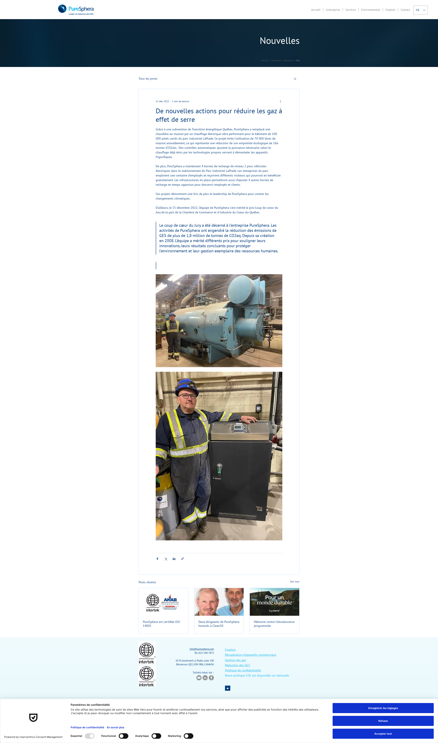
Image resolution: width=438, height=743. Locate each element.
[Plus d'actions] (280, 101)
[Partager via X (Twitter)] (165, 558)
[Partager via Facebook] (157, 558)
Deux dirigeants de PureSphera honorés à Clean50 (218, 624)
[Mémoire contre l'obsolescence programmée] (274, 602)
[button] (333, 9)
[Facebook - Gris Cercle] (211, 677)
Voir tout (294, 581)
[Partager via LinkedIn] (174, 558)
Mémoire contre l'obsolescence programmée (274, 624)
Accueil (265, 60)
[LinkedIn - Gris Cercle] (205, 677)
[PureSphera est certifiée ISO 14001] (163, 602)
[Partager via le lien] (182, 558)
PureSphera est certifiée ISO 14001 (161, 624)
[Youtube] (199, 677)
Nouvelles (288, 60)
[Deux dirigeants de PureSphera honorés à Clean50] (219, 602)
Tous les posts (148, 78)
